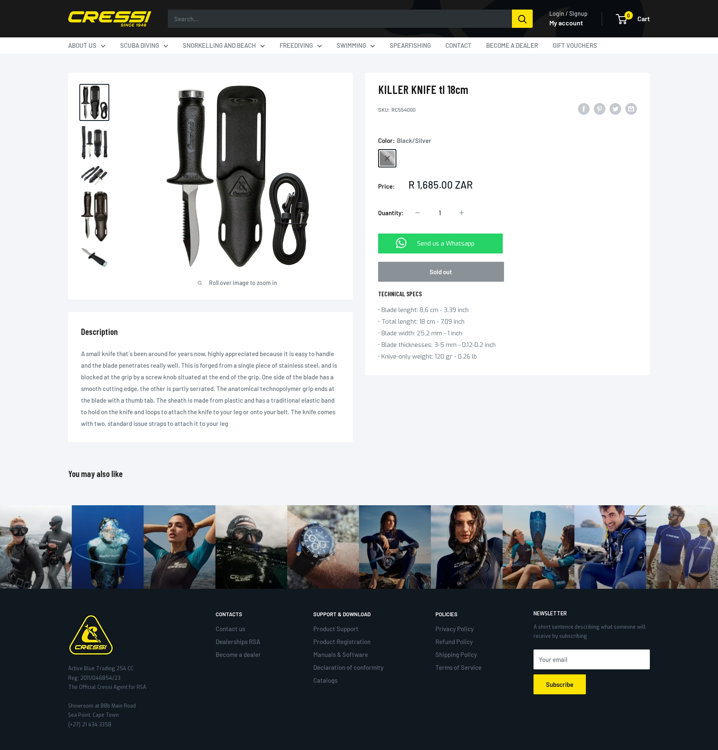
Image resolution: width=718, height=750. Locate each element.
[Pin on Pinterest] (599, 108)
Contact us (230, 628)
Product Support (336, 628)
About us (82, 45)
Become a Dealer (512, 45)
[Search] (522, 19)
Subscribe (559, 684)
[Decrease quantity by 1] (417, 212)
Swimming (351, 45)
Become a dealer (238, 654)
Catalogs (325, 680)
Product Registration (342, 641)
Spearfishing (410, 45)
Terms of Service (458, 667)
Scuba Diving (139, 45)
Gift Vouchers (575, 45)
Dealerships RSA (238, 641)
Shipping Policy (456, 654)
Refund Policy (454, 641)
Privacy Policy (454, 628)
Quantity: (390, 212)
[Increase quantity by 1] (461, 212)
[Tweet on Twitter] (615, 108)
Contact (458, 45)
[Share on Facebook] (584, 108)
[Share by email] (631, 108)
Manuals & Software (340, 654)
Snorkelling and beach (219, 45)
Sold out (441, 271)
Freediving (296, 45)
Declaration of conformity (348, 667)
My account (566, 23)
